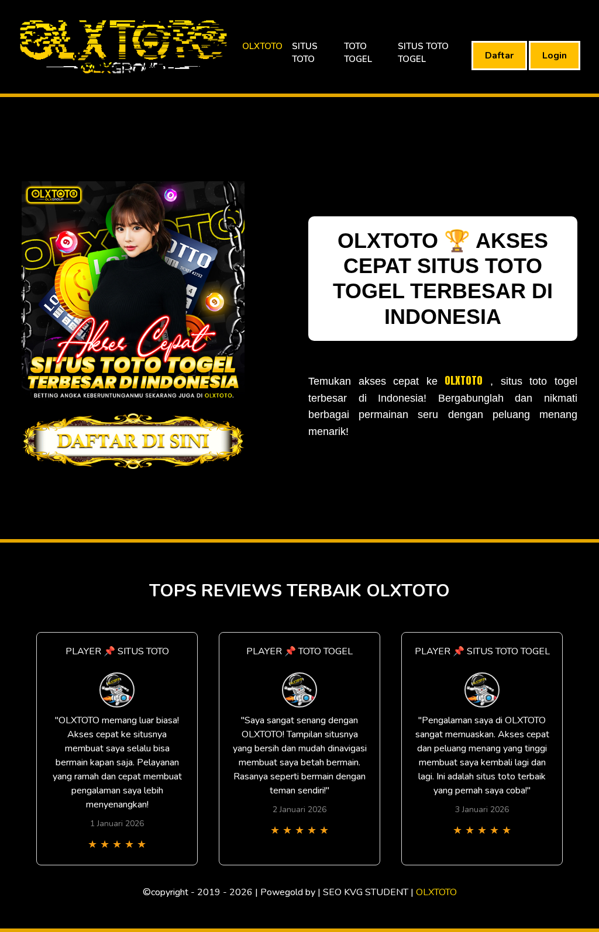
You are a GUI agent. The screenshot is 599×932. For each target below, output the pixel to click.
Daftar (499, 55)
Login (554, 55)
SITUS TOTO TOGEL (423, 52)
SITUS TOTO (305, 52)
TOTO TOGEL (358, 52)
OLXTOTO (262, 46)
